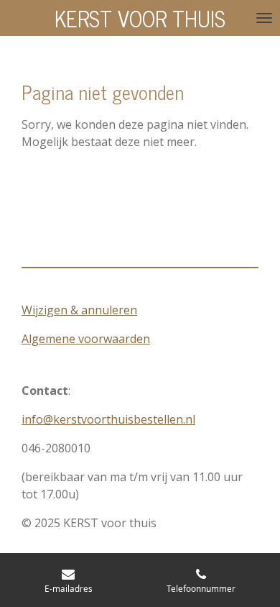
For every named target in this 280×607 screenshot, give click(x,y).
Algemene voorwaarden (86, 339)
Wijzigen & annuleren (79, 310)
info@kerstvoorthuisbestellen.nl (108, 419)
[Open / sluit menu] (264, 18)
